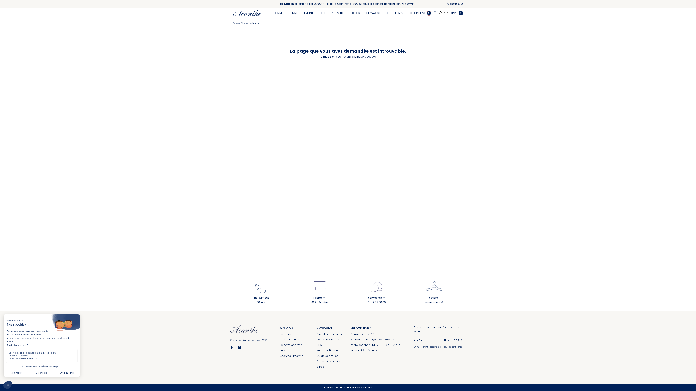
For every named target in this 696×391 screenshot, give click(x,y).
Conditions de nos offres (358, 387)
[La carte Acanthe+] (428, 13)
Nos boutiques (455, 3)
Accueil (237, 23)
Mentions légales (328, 350)
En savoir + (409, 3)
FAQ (372, 334)
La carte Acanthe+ (292, 345)
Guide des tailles (327, 356)
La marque (287, 334)
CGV (319, 345)
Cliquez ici (327, 56)
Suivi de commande (330, 334)
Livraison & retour (328, 339)
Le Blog (284, 350)
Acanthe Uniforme (291, 356)
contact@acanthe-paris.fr (380, 339)
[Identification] (440, 13)
